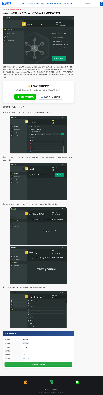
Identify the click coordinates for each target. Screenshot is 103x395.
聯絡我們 (46, 389)
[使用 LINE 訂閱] (77, 382)
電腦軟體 (30, 3)
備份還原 (18, 9)
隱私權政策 (55, 389)
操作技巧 (36, 3)
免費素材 (72, 3)
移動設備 (66, 3)
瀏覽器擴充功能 (51, 3)
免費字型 (59, 3)
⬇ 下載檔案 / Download (38, 364)
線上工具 (24, 3)
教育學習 (43, 3)
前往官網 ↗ (25, 358)
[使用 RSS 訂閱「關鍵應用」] (26, 382)
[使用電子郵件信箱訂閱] (51, 382)
